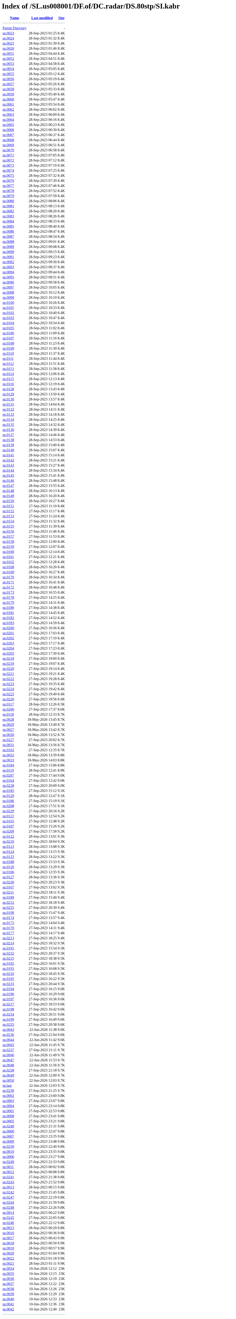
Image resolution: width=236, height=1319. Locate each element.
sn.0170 (8, 577)
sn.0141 (8, 455)
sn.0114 (8, 374)
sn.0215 (8, 958)
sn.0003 (8, 1101)
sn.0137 (8, 435)
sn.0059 (8, 94)
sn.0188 (8, 862)
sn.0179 (8, 603)
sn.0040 (8, 1299)
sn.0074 (8, 170)
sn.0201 (8, 633)
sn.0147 (8, 486)
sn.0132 (8, 409)
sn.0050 (8, 1080)
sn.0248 (8, 1207)
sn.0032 (8, 755)
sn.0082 (8, 211)
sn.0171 (8, 582)
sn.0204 (8, 648)
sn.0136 (8, 430)
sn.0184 (8, 765)
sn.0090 (8, 252)
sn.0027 (8, 730)
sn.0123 (8, 847)
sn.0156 (8, 531)
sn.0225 (8, 694)
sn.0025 (8, 43)
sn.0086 (8, 231)
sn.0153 (8, 516)
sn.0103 (8, 318)
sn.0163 (8, 750)
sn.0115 (8, 379)
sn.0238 (8, 1070)
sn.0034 (8, 1268)
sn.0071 (8, 155)
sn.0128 (8, 389)
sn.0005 (8, 1121)
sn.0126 (8, 867)
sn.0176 (8, 928)
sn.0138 (8, 440)
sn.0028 (8, 719)
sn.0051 (8, 53)
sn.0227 (8, 740)
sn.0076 (8, 181)
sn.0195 (8, 979)
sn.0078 (8, 191)
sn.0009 (8, 1141)
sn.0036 (8, 1279)
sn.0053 (8, 64)
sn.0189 (8, 897)
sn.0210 (8, 841)
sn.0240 (8, 1126)
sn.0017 (8, 1238)
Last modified (42, 18)
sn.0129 (8, 394)
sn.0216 (8, 974)
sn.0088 (8, 242)
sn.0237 (8, 1050)
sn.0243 (8, 1182)
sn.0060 (8, 99)
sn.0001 (8, 1111)
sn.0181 (8, 613)
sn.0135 (8, 425)
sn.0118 (8, 714)
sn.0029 (8, 725)
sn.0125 (8, 857)
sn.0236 (8, 1035)
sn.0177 (8, 933)
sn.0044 (8, 1040)
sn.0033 (8, 760)
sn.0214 (8, 943)
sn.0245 (8, 1218)
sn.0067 (8, 135)
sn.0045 (8, 1045)
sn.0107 (8, 338)
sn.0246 (8, 1223)
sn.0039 (8, 1294)
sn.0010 (8, 1152)
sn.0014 (8, 1213)
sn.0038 (8, 1289)
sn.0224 (8, 689)
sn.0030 (8, 735)
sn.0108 (8, 343)
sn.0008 (8, 1116)
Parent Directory (15, 28)
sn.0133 (8, 414)
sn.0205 (8, 653)
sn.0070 (8, 150)
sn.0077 (8, 186)
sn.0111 (8, 358)
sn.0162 (8, 562)
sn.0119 (8, 770)
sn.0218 (8, 658)
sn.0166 (8, 872)
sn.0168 (8, 567)
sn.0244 (8, 1202)
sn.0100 (8, 303)
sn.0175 (8, 923)
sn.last (7, 1085)
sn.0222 (8, 679)
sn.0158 (8, 541)
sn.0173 (8, 592)
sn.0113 (8, 369)
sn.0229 (8, 811)
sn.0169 (8, 572)
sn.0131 (8, 404)
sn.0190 (8, 913)
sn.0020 (8, 1253)
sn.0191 (8, 948)
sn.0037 (8, 1284)
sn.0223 (8, 684)
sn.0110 (8, 353)
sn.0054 (8, 69)
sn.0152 (8, 511)
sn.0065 (8, 125)
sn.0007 (8, 1136)
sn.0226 (8, 699)
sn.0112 (8, 364)
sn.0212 (8, 902)
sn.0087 (8, 236)
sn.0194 (8, 989)
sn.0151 (8, 506)
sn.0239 (8, 1091)
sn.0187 (8, 826)
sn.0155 (8, 526)
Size (61, 18)
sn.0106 (8, 333)
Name (14, 18)
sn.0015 (8, 1228)
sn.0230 (8, 882)
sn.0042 (8, 1309)
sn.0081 (8, 206)
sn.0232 (8, 953)
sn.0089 (8, 247)
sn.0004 (8, 1106)
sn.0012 (8, 1172)
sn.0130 (8, 399)
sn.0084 (8, 221)
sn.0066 (8, 130)
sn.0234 (8, 1014)
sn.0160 (8, 552)
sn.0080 (8, 201)
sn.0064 (8, 120)
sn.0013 (8, 1187)
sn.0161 (8, 557)
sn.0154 (8, 521)
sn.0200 (8, 628)
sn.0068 (8, 140)
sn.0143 (8, 465)
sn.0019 (8, 1248)
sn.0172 (8, 587)
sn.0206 (8, 709)
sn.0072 (8, 160)
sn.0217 (8, 1004)
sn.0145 (8, 475)
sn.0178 (8, 597)
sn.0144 (8, 470)
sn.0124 (8, 852)
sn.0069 (8, 145)
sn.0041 (8, 1304)
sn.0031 (8, 745)
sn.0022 (8, 1258)
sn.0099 (8, 297)
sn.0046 (8, 1055)
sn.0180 (8, 608)
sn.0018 (8, 1243)
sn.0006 (8, 1157)
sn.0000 (8, 1131)
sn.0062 (8, 109)
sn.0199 (8, 1019)
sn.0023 (8, 33)
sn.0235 (8, 1024)
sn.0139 (8, 445)
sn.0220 (8, 669)
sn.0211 (8, 892)
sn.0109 (8, 348)
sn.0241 (8, 1177)
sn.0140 (8, 450)
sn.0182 (8, 618)
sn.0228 (8, 786)
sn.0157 (8, 536)
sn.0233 (8, 984)
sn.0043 (8, 1030)
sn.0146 (8, 480)
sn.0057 (8, 84)
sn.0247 (8, 1197)
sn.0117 (8, 704)
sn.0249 (8, 1162)
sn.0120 (8, 796)
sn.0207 (8, 775)
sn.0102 (8, 313)
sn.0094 (8, 272)
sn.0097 (8, 287)
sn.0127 (8, 877)
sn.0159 (8, 547)
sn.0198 (8, 1009)
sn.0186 (8, 801)
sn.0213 (8, 938)
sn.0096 (8, 282)
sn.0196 (8, 994)
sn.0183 (8, 623)
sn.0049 (8, 1075)
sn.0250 (8, 1146)
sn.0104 (8, 323)
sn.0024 (8, 38)
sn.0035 (8, 1274)
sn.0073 (8, 165)
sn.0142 (8, 460)
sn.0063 (8, 114)
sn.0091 (8, 257)
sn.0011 (8, 1167)
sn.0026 (8, 48)
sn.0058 (8, 89)
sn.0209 (8, 831)
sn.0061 (8, 104)
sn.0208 (8, 806)
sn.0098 (8, 292)
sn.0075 (8, 175)
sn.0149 (8, 496)
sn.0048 (8, 1065)
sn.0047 (8, 1060)
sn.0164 (8, 780)
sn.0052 (8, 59)
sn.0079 (8, 196)
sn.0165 (8, 821)
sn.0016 (8, 1233)
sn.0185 (8, 791)
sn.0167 (8, 887)
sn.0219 (8, 664)
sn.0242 (8, 1192)
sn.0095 (8, 277)
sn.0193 (8, 969)
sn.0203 (8, 643)
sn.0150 (8, 501)
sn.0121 (8, 816)
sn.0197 (8, 999)
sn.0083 (8, 216)
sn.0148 (8, 491)
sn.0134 (8, 419)
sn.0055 (8, 74)
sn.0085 (8, 226)
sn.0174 (8, 918)
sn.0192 (8, 963)
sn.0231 (8, 908)
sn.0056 (8, 79)
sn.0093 (8, 267)
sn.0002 (8, 1096)
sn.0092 (8, 262)
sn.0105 (8, 328)
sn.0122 (8, 836)
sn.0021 (8, 1263)
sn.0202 (8, 638)
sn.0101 (8, 308)
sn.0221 (8, 674)
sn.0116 (8, 384)
